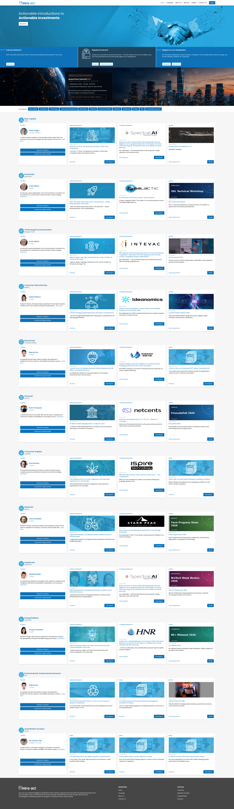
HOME (162, 3)
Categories (166, 64)
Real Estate (83, 109)
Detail (210, 162)
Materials (117, 109)
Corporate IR (24, 27)
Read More (10, 64)
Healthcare (126, 109)
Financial (93, 109)
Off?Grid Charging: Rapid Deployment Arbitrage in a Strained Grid (92, 313)
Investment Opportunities (42, 154)
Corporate (180, 790)
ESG (142, 109)
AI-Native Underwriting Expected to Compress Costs (87, 424)
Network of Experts (43, 150)
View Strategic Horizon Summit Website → (87, 97)
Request (95, 64)
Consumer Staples (105, 109)
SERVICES (186, 3)
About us (121, 796)
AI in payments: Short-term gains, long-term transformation (90, 756)
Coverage (169, 3)
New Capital (33, 109)
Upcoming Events (174, 162)
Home (120, 790)
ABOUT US (178, 3)
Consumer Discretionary (68, 109)
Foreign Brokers (182, 796)
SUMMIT (193, 3)
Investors (180, 799)
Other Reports (123, 157)
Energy (135, 109)
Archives (72, 162)
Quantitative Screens (153, 109)
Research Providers (183, 793)
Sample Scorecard (106, 64)
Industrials (43, 109)
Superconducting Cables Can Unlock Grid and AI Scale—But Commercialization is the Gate (90, 646)
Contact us (122, 799)
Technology (54, 109)
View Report (109, 162)
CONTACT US (203, 3)
